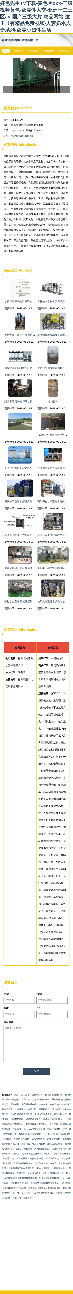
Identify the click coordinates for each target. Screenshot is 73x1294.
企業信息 (64, 50)
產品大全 (34, 50)
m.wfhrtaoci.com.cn (22, 135)
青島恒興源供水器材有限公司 (20, 40)
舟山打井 (53, 401)
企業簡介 (19, 50)
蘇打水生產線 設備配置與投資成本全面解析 (28, 601)
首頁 (6, 50)
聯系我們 (49, 50)
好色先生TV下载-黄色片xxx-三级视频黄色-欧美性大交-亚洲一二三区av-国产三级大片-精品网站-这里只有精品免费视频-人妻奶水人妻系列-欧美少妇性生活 (36, 17)
